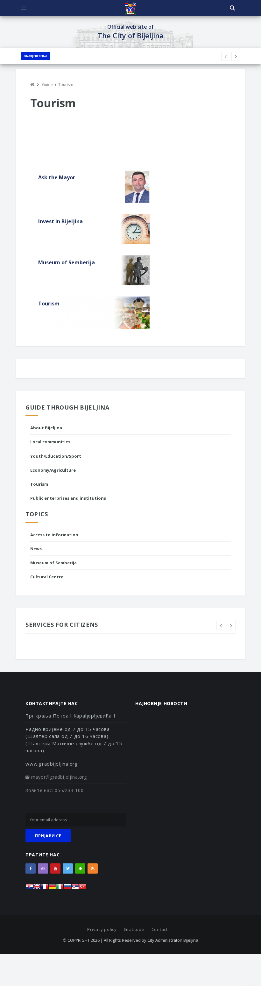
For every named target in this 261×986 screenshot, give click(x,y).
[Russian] (67, 888)
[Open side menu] (23, 8)
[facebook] (30, 868)
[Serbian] (75, 888)
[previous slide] (220, 625)
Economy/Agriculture (53, 470)
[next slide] (231, 625)
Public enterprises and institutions (68, 498)
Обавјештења (35, 56)
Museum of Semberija (53, 563)
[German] (52, 888)
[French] (44, 888)
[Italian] (60, 888)
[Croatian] (29, 888)
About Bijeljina (46, 428)
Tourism (39, 484)
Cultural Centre (46, 577)
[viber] (43, 868)
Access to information (54, 535)
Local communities (50, 442)
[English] (37, 888)
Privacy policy (102, 929)
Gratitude (134, 929)
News (36, 549)
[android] (80, 868)
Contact (160, 929)
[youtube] (55, 868)
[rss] (93, 868)
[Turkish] (83, 888)
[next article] (225, 56)
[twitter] (68, 868)
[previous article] (235, 56)
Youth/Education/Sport (55, 456)
